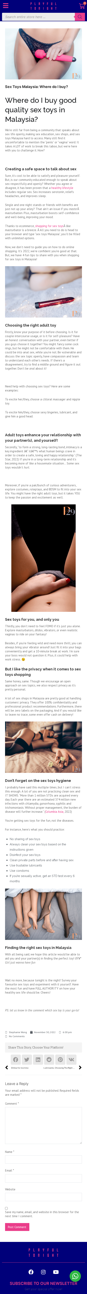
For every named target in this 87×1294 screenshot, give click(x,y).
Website (10, 1189)
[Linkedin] (38, 1060)
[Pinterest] (60, 1060)
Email (9, 1170)
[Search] (80, 17)
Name (9, 1152)
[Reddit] (49, 1060)
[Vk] (71, 1060)
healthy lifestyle (62, 188)
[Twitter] (27, 1060)
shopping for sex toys (49, 226)
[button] (5, 5)
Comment (12, 1103)
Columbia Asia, (54, 812)
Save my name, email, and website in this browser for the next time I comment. (42, 1214)
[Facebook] (16, 1060)
